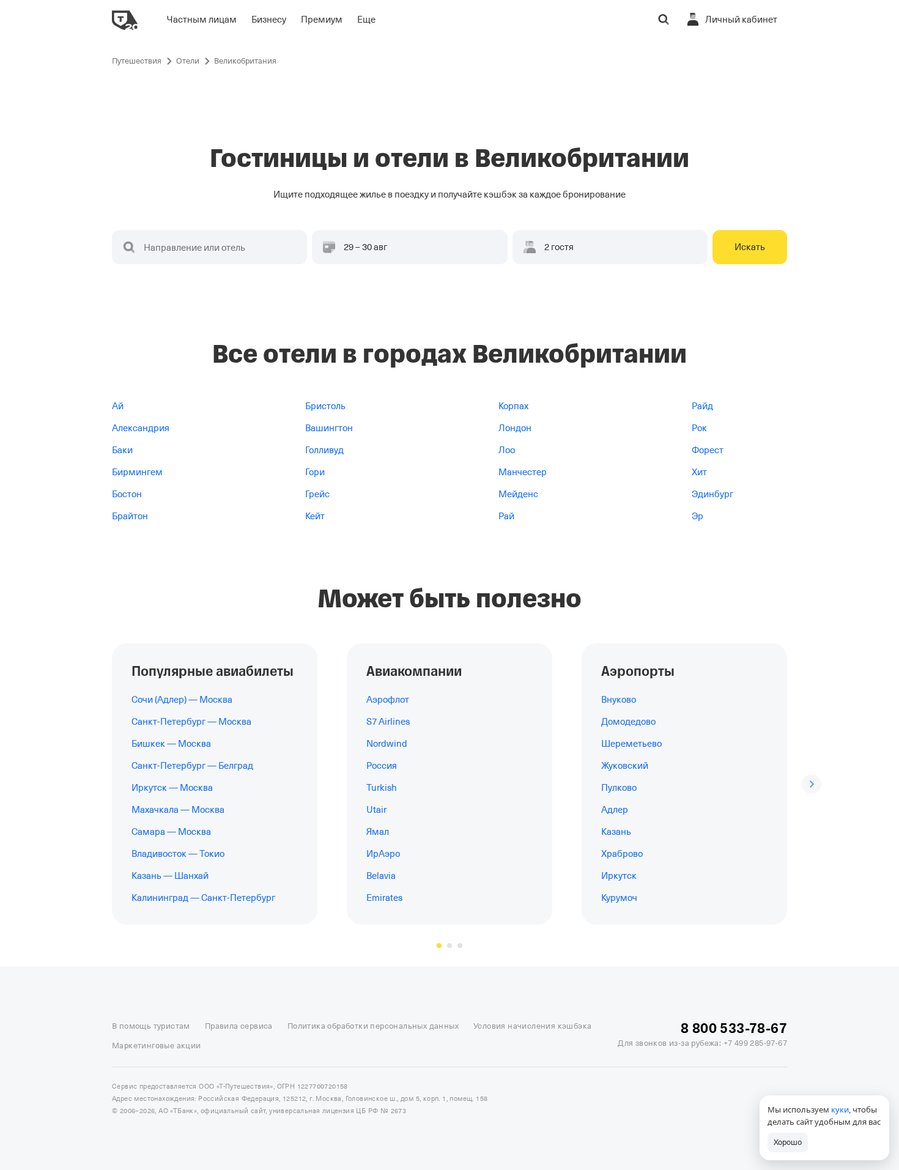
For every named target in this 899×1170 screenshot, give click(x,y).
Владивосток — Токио (177, 854)
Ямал (377, 832)
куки (840, 1109)
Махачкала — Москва (177, 810)
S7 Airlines (388, 722)
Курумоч (619, 898)
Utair (376, 810)
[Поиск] (663, 19)
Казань (616, 832)
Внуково (618, 700)
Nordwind (386, 744)
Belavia (381, 876)
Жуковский (624, 766)
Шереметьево (631, 744)
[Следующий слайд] (811, 784)
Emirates (384, 898)
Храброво (622, 854)
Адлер (614, 810)
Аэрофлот (387, 700)
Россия (381, 766)
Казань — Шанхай (170, 876)
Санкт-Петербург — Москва (191, 722)
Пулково (619, 788)
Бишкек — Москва (171, 744)
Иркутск (619, 876)
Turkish (381, 788)
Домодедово (628, 722)
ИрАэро (383, 854)
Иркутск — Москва (172, 788)
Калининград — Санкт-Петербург (203, 898)
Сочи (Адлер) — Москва (181, 700)
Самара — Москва (171, 832)
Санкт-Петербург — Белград (192, 766)
